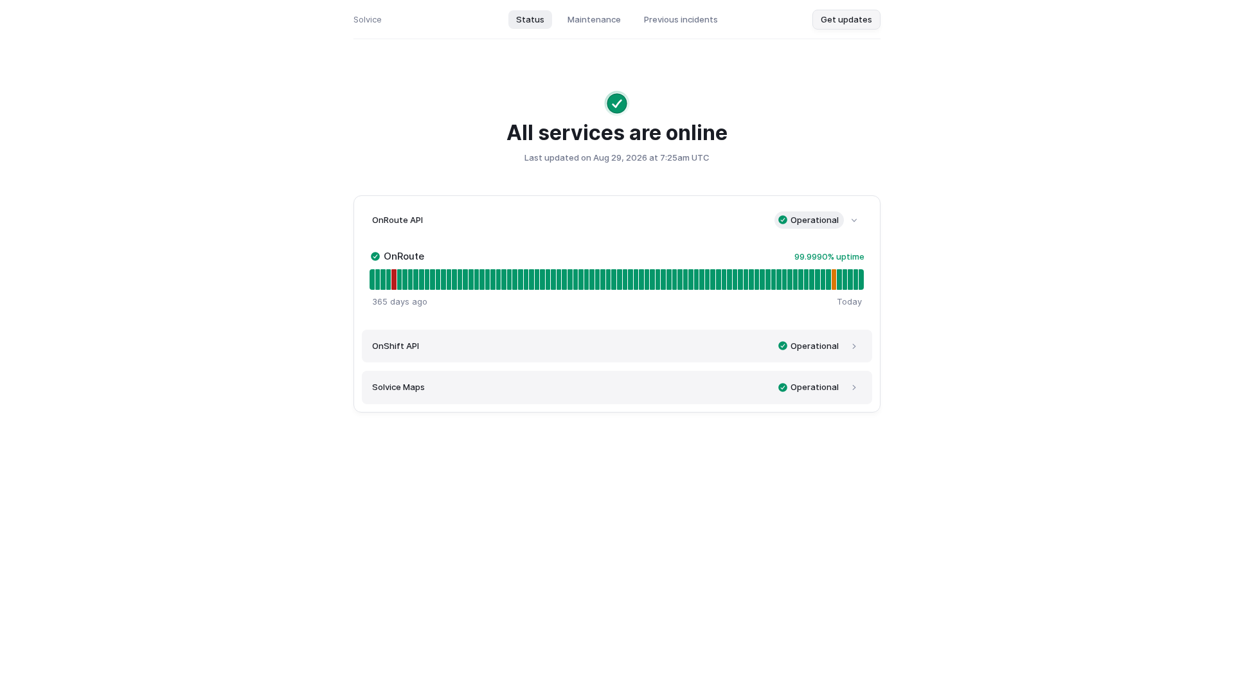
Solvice (367, 19)
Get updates (846, 19)
